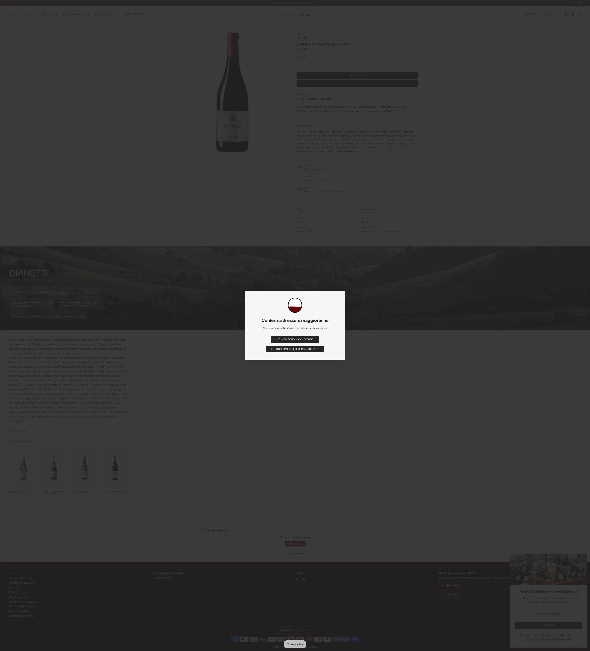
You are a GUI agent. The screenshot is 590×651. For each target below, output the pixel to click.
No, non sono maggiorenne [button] (295, 339)
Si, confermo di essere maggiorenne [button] (295, 349)
